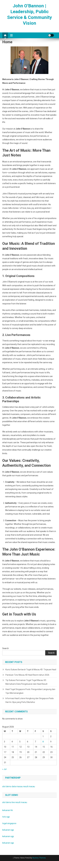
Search (5, 648)
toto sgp (6, 817)
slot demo (6, 786)
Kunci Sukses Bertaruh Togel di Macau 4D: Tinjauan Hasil (30, 669)
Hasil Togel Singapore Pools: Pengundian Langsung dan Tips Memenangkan (30, 691)
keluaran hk (7, 810)
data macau (17, 786)
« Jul (4, 769)
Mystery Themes (39, 858)
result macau (29, 786)
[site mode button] (51, 35)
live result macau (19, 802)
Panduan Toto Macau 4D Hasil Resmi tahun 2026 (27, 675)
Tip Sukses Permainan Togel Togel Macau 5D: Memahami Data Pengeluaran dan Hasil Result (26, 682)
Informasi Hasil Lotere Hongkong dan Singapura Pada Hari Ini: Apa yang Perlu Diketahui (29, 700)
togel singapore (9, 823)
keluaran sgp (8, 830)
